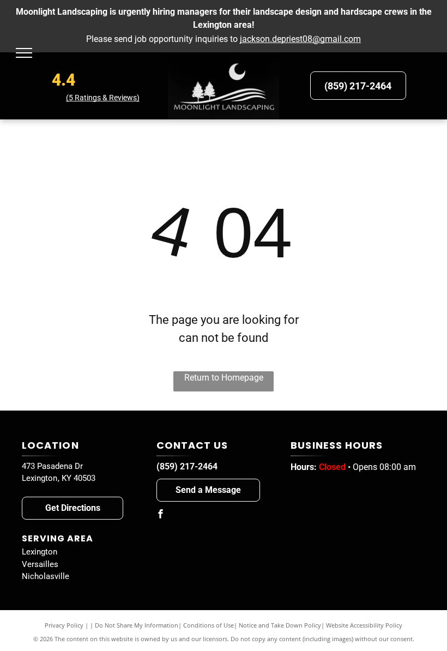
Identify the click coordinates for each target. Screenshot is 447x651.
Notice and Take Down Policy (280, 625)
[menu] (24, 53)
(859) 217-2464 (187, 466)
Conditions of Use (208, 625)
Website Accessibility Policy (364, 625)
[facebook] (161, 515)
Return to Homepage (223, 377)
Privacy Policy (64, 625)
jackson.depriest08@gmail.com (300, 39)
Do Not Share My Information (136, 625)
